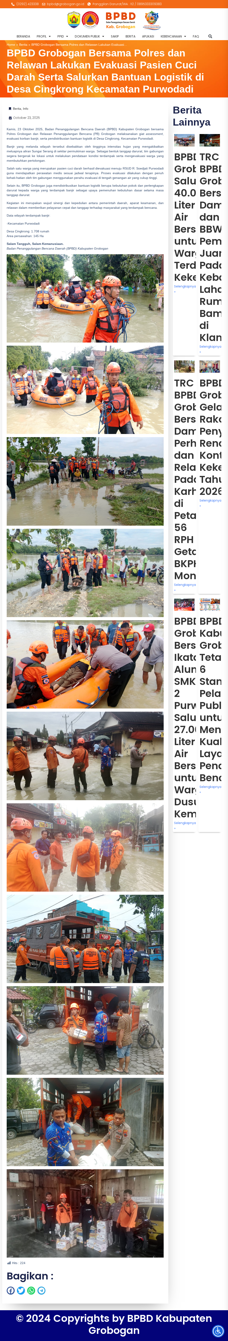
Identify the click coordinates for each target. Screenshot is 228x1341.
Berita (23, 44)
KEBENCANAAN (171, 36)
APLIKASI (148, 36)
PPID (60, 36)
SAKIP (115, 36)
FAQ (196, 36)
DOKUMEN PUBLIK (87, 36)
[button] (210, 36)
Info (25, 108)
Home (11, 44)
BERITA (130, 36)
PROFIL (42, 36)
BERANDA (23, 36)
